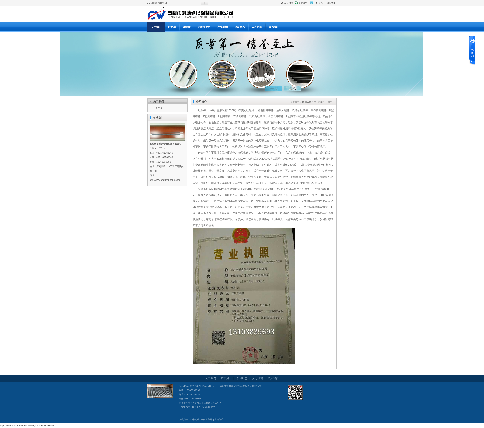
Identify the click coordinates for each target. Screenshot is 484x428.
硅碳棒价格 (204, 26)
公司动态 (239, 26)
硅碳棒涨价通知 (159, 3)
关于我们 (156, 26)
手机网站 (318, 3)
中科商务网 (206, 419)
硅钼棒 (172, 26)
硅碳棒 (187, 26)
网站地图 (331, 3)
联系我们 (274, 26)
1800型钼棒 (287, 3)
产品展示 (222, 26)
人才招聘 (257, 26)
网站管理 (218, 419)
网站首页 (306, 102)
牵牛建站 (194, 419)
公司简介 (157, 108)
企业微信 (302, 3)
